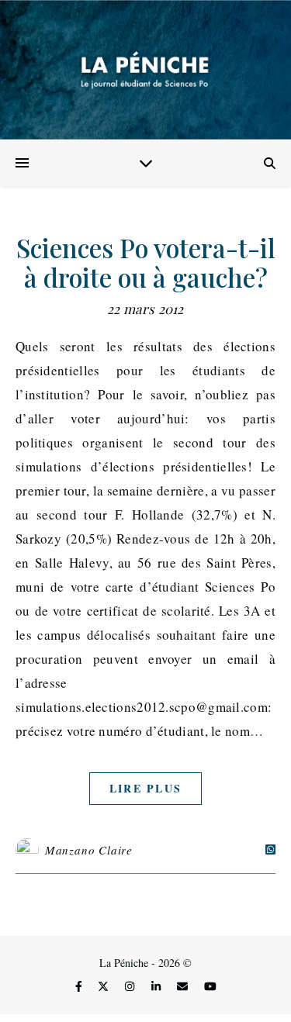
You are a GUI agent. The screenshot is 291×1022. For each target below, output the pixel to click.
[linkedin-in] (157, 986)
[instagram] (131, 986)
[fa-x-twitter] (105, 986)
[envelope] (184, 986)
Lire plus (145, 788)
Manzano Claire (89, 850)
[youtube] (210, 986)
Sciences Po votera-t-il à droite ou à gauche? (145, 262)
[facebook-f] (80, 986)
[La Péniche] (145, 70)
